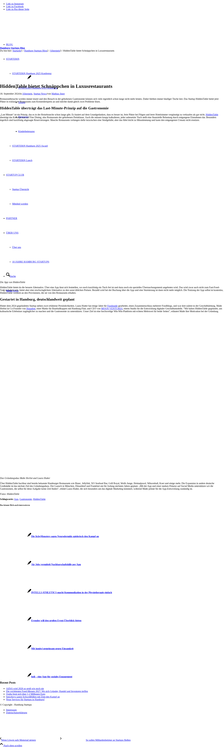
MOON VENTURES (112, 308)
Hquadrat (30, 308)
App (16, 499)
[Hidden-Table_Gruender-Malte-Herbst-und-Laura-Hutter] (15, 78)
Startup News (40, 93)
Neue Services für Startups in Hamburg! (25, 699)
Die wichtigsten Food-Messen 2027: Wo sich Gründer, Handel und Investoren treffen (47, 691)
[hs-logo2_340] (23, 27)
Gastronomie (26, 499)
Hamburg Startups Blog (12, 48)
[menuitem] (115, 710)
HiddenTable (212, 114)
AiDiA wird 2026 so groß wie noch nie (25, 688)
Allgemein (27, 93)
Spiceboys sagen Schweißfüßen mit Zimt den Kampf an (33, 696)
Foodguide (112, 306)
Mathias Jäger (58, 93)
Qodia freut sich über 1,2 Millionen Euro (25, 694)
